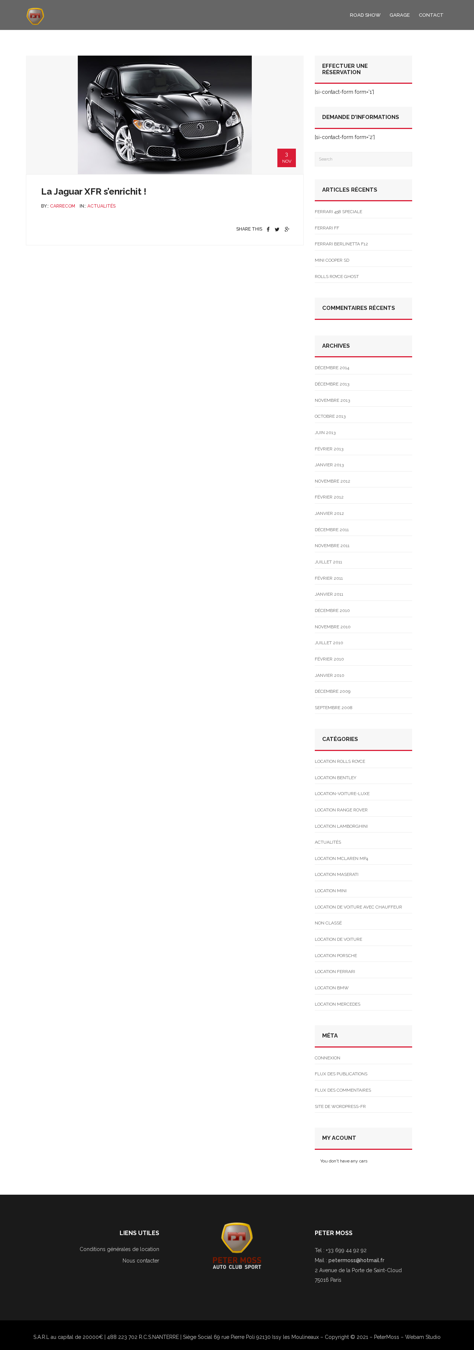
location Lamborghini (341, 826)
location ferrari (335, 971)
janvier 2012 (329, 513)
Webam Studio (423, 1337)
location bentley (335, 777)
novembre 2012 (332, 481)
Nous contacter (141, 1261)
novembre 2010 (333, 626)
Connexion (327, 1058)
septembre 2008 (334, 707)
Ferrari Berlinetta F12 (341, 243)
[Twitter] (277, 229)
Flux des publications (341, 1073)
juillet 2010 (329, 642)
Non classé (328, 923)
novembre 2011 (332, 545)
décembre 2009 (332, 691)
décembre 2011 (332, 529)
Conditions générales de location (119, 1249)
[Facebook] (268, 229)
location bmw (332, 987)
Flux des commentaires (343, 1090)
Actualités (101, 206)
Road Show (365, 15)
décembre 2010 (332, 610)
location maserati (336, 874)
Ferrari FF (327, 228)
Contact (431, 15)
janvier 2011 (329, 594)
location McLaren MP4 (341, 858)
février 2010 (329, 659)
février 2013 (329, 448)
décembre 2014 (332, 367)
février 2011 (329, 578)
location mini (331, 890)
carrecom (62, 206)
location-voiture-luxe (342, 793)
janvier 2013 (329, 464)
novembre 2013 (332, 400)
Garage (400, 15)
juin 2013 (325, 432)
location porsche (336, 955)
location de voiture (338, 939)
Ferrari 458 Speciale (338, 211)
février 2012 (329, 497)
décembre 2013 (332, 384)
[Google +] (287, 229)
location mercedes (337, 1004)
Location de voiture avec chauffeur (358, 907)
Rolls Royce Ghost (337, 276)
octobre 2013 (330, 416)
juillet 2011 (328, 562)
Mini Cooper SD (332, 260)
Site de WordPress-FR (340, 1106)
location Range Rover (341, 810)
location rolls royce (340, 761)
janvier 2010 (329, 675)
